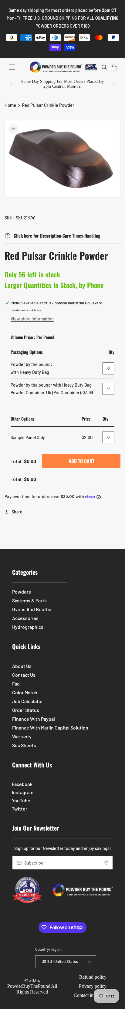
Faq (16, 683)
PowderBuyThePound (28, 986)
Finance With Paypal (33, 719)
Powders (21, 591)
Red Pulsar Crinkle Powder (48, 105)
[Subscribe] (106, 862)
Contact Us (23, 675)
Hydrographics (27, 627)
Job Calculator (27, 701)
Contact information (93, 995)
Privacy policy (92, 986)
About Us (22, 666)
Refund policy (92, 977)
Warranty (22, 736)
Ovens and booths (31, 609)
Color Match (24, 692)
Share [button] (17, 511)
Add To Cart (81, 461)
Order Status (25, 710)
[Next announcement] (113, 84)
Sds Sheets (24, 745)
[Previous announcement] (11, 84)
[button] (12, 67)
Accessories (25, 618)
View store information (32, 318)
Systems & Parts (29, 600)
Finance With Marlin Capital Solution (50, 727)
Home (10, 105)
